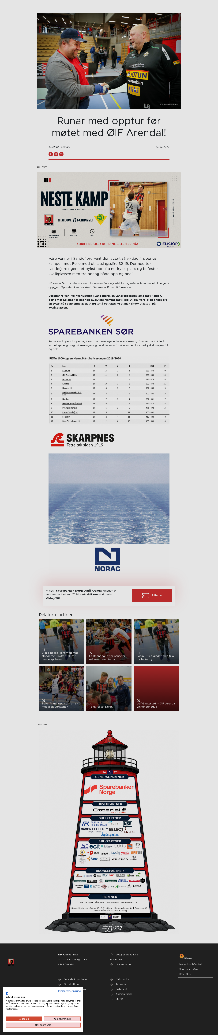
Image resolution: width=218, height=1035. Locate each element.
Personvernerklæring (69, 990)
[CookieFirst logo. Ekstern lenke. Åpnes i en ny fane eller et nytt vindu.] (7, 993)
